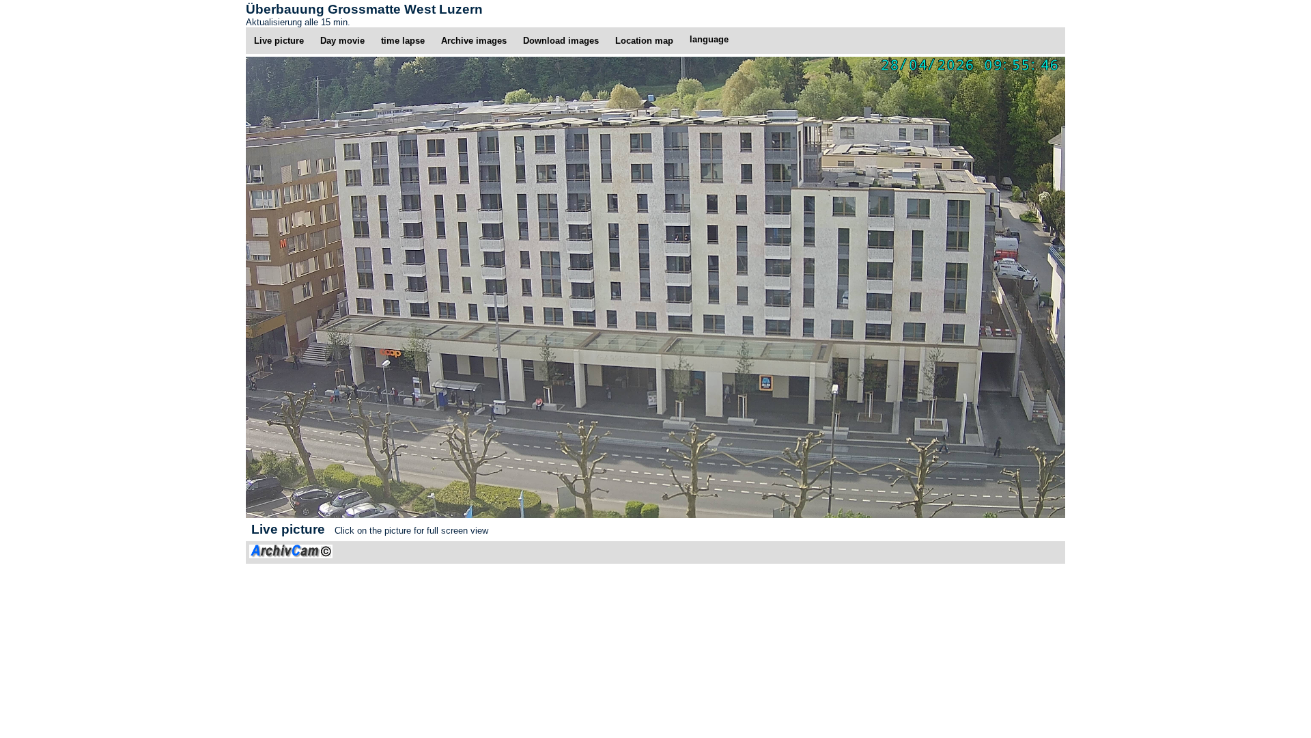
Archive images (474, 41)
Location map (644, 41)
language (709, 39)
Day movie (342, 41)
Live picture (279, 41)
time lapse (403, 41)
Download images (561, 41)
